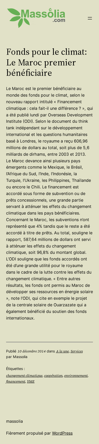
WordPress (62, 433)
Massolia (14, 421)
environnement (76, 375)
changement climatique (24, 375)
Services (77, 351)
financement (15, 381)
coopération (53, 375)
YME (31, 381)
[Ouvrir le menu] (90, 18)
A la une (62, 351)
